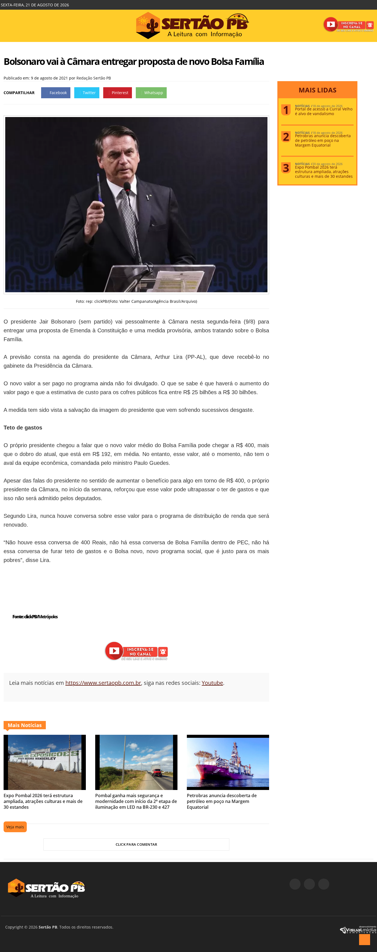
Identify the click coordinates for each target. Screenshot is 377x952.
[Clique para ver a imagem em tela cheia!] (136, 290)
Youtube (212, 682)
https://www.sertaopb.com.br (103, 682)
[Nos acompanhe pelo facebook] (295, 884)
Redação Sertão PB (93, 78)
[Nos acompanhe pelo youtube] (323, 884)
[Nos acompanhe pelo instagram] (309, 884)
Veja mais (15, 826)
